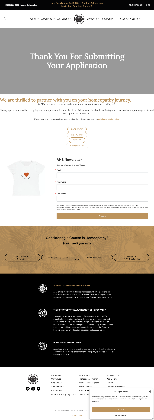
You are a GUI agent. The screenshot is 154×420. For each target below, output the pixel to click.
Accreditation (57, 386)
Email (59, 170)
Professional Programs (89, 379)
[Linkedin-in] (38, 389)
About (33, 19)
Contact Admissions (116, 386)
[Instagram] (33, 389)
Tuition (110, 383)
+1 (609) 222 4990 (11, 5)
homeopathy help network (67, 342)
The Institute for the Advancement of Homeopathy (79, 310)
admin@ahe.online (29, 5)
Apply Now (112, 379)
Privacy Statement (121, 415)
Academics (46, 19)
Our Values (56, 379)
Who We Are (56, 383)
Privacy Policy (77, 415)
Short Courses (85, 386)
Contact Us (56, 390)
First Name (61, 182)
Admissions (63, 19)
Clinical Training (86, 394)
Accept (121, 409)
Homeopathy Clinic (128, 19)
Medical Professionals (89, 383)
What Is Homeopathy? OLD (63, 394)
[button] (149, 391)
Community (107, 19)
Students (92, 19)
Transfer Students (87, 390)
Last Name (61, 193)
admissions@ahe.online (108, 119)
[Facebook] (28, 389)
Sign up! (102, 216)
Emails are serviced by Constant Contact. (69, 209)
